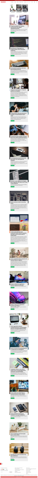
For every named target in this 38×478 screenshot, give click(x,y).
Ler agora (12, 32)
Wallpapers (16, 471)
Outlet (27, 473)
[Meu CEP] (34, 2)
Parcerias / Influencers (17, 470)
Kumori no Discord (28, 471)
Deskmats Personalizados (18, 472)
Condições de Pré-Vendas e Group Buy (19, 469)
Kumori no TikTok (28, 470)
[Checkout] (36, 2)
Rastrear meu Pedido (28, 472)
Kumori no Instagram (28, 469)
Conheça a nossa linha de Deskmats (19, 0)
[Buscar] (32, 2)
